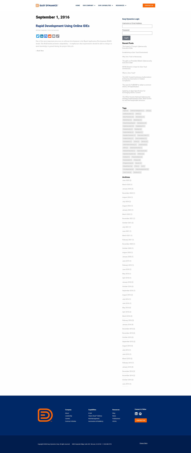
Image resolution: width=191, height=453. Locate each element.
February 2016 (127, 320)
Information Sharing (129, 144)
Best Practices (128, 117)
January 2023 (126, 210)
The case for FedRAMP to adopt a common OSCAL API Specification (136, 86)
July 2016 (125, 299)
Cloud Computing (129, 123)
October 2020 (126, 248)
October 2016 (126, 286)
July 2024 (125, 201)
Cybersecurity (128, 126)
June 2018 (125, 269)
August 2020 (126, 252)
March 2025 (126, 184)
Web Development (142, 169)
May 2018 (125, 274)
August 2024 (126, 197)
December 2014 (127, 371)
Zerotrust (137, 172)
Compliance (141, 123)
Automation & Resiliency (95, 421)
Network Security (129, 151)
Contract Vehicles (70, 421)
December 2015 (127, 329)
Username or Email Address (132, 23)
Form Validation (141, 138)
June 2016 (125, 303)
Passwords (127, 160)
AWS (138, 114)
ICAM (136, 141)
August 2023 (126, 206)
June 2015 (125, 354)
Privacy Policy (143, 443)
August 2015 (126, 346)
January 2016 (126, 324)
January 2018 (126, 282)
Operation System (129, 154)
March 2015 (126, 358)
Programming (128, 163)
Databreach (140, 126)
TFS (137, 166)
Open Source (141, 151)
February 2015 (127, 363)
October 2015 (126, 337)
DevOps (138, 129)
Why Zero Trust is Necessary (131, 57)
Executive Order (143, 135)
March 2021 (126, 235)
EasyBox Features (129, 135)
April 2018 (125, 278)
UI (142, 166)
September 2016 (127, 291)
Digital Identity (128, 132)
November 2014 (127, 375)
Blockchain (127, 120)
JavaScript (143, 144)
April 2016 (125, 312)
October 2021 (126, 223)
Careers (67, 418)
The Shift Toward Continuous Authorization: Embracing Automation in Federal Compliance (136, 78)
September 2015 (127, 341)
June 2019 (125, 261)
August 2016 (126, 295)
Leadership (68, 416)
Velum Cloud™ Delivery (95, 416)
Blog (113, 413)
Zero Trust (127, 172)
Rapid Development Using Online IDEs (62, 26)
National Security (136, 147)
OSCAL (141, 154)
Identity (144, 141)
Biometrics (140, 117)
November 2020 (127, 244)
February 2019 (127, 265)
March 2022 (126, 214)
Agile (125, 110)
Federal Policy (128, 138)
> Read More (40, 51)
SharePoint (127, 166)
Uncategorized (128, 169)
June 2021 (125, 231)
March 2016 (126, 316)
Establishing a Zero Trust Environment (135, 52)
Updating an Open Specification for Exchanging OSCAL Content (133, 92)
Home (78, 5)
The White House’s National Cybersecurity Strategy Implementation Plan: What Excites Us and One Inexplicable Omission (136, 98)
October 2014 (126, 380)
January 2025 (126, 189)
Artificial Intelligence (137, 110)
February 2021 (127, 240)
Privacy (137, 160)
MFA (125, 147)
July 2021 (125, 227)
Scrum (138, 163)
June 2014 (125, 384)
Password (125, 30)
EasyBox (139, 132)
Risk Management (93, 418)
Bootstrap (137, 120)
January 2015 (126, 367)
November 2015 (127, 333)
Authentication (128, 114)
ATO (148, 110)
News (114, 416)
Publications (116, 418)
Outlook (126, 157)
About (67, 413)
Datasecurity (127, 129)
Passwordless (137, 157)
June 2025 (125, 180)
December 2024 (127, 193)
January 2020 (126, 257)
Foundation (127, 141)
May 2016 (125, 308)
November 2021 (127, 218)
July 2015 (125, 350)
